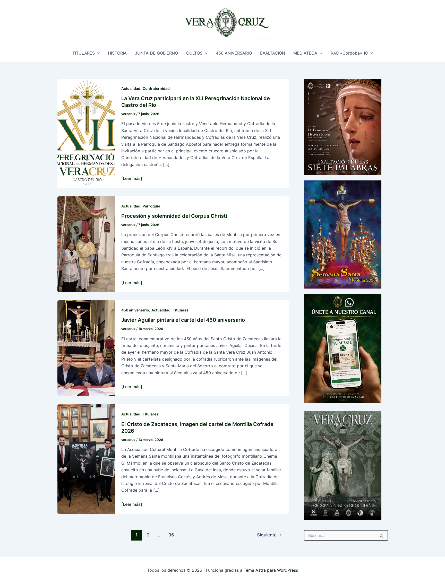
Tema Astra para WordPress (271, 570)
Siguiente (269, 534)
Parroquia (151, 206)
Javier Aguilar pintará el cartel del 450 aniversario (183, 320)
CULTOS (194, 53)
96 (171, 534)
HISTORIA (117, 53)
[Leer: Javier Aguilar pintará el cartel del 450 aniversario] (86, 348)
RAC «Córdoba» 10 (349, 53)
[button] (97, 53)
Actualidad (130, 88)
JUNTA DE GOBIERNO (156, 53)
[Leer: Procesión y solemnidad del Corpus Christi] (86, 243)
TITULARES (83, 53)
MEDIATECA (305, 53)
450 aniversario (135, 310)
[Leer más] (131, 178)
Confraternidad (156, 88)
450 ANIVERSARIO (234, 53)
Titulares (181, 310)
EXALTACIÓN (272, 53)
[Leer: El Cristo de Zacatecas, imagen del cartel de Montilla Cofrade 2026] (86, 458)
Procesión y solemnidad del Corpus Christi (174, 216)
